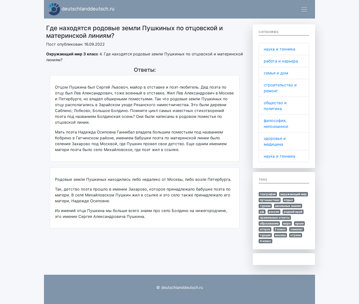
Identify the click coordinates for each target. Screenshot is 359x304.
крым (299, 223)
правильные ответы (275, 217)
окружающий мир (293, 194)
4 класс (265, 241)
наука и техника (279, 49)
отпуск (265, 229)
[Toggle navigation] (304, 9)
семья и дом (276, 73)
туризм (265, 206)
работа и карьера (281, 61)
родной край (293, 211)
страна (295, 235)
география (268, 194)
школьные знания (288, 206)
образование (269, 223)
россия (274, 211)
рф (262, 211)
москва (280, 235)
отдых (288, 200)
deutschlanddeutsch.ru (87, 9)
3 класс (280, 229)
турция (265, 235)
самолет (296, 229)
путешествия (269, 200)
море (287, 223)
